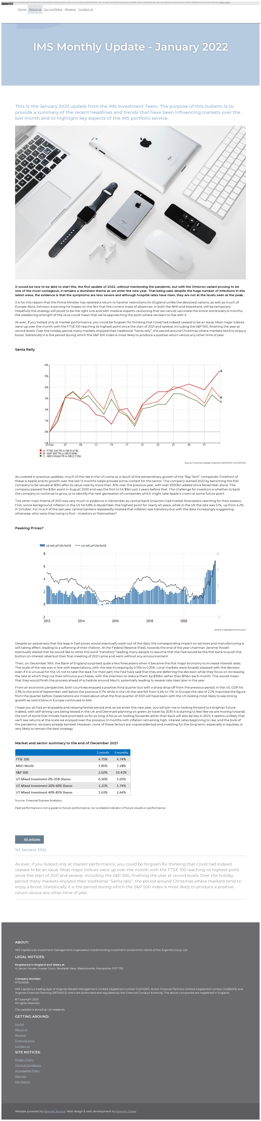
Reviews (20, 1037)
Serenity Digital (126, 1113)
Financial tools (24, 1042)
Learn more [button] (224, 4)
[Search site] (228, 20)
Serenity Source (54, 1113)
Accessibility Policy (27, 1072)
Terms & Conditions (28, 1067)
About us (21, 1031)
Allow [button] (10, 6)
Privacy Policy (24, 1061)
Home (19, 1026)
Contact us (22, 1048)
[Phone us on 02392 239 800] (236, 20)
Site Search (22, 1083)
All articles (32, 841)
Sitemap (20, 1078)
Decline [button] (4, 6)
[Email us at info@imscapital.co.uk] (243, 20)
